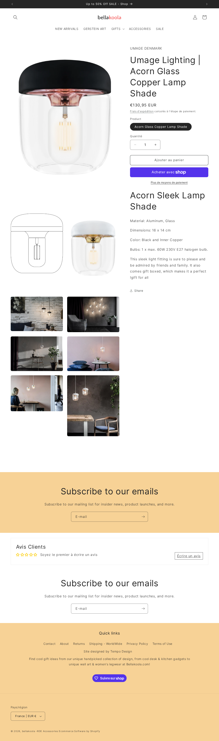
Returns (79, 643)
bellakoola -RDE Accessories (40, 731)
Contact (49, 643)
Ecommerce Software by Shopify (79, 731)
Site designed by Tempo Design (108, 651)
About (64, 643)
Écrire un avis (189, 556)
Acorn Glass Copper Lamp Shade (161, 126)
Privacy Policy (137, 643)
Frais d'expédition (142, 111)
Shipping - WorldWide (105, 643)
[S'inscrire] (143, 517)
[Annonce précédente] (12, 4)
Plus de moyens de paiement (169, 182)
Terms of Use (162, 643)
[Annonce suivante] (207, 4)
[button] (15, 17)
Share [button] (138, 290)
